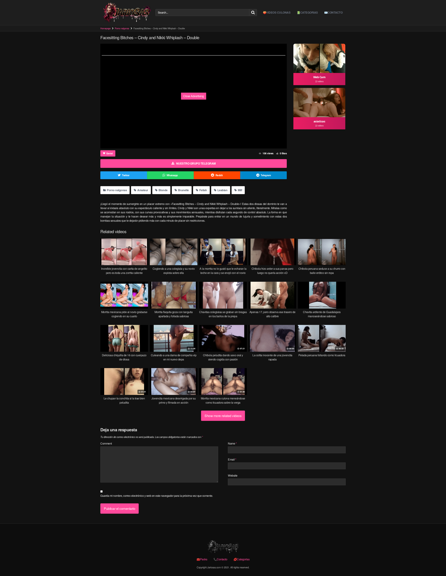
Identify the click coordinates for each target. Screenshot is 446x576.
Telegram (266, 175)
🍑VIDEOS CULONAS (277, 12)
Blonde (163, 190)
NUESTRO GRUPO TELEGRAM (196, 163)
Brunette (183, 190)
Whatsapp (172, 175)
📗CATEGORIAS (307, 12)
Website (232, 475)
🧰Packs (202, 559)
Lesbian (222, 190)
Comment (106, 443)
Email (232, 459)
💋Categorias (241, 559)
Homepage (105, 28)
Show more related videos (223, 415)
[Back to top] (436, 565)
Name (232, 443)
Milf (239, 190)
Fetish (203, 190)
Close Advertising (193, 96)
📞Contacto (220, 559)
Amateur (142, 190)
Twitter (125, 175)
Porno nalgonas (122, 28)
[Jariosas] (126, 12)
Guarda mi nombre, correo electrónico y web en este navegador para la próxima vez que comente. (156, 496)
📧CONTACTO (333, 12)
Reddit (219, 175)
